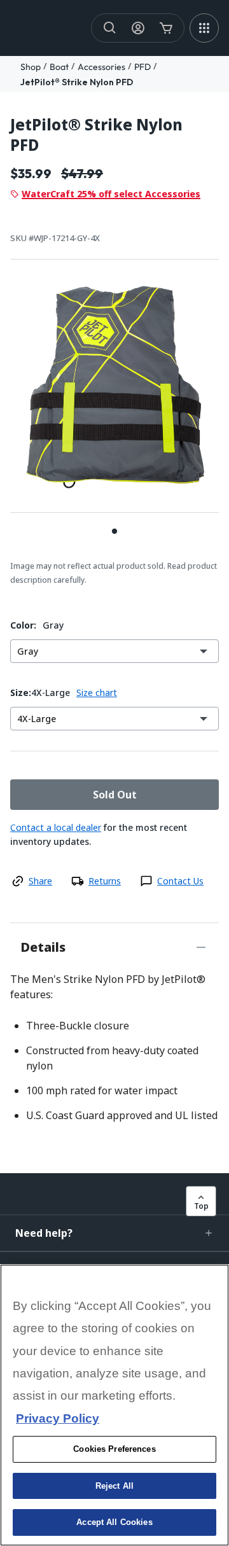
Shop (30, 67)
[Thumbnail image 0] (114, 531)
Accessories (101, 67)
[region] (114, 1405)
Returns (104, 881)
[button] (114, 1233)
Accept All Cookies (114, 1522)
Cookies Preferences (114, 1449)
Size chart (96, 692)
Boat (59, 67)
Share (40, 881)
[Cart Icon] (166, 28)
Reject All (114, 1486)
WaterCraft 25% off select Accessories (111, 194)
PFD (142, 67)
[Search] (110, 28)
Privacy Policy (57, 1418)
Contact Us (180, 881)
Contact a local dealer (55, 827)
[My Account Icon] (138, 28)
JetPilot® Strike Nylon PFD (76, 82)
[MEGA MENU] (204, 28)
